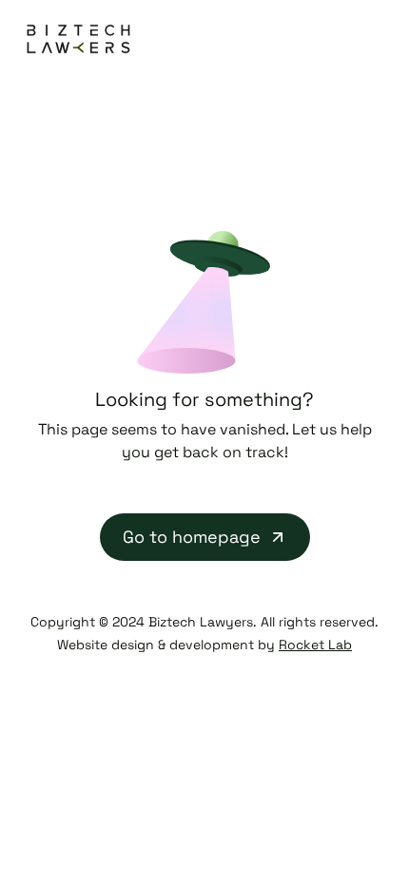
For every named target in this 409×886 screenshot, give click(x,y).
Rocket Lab (315, 644)
